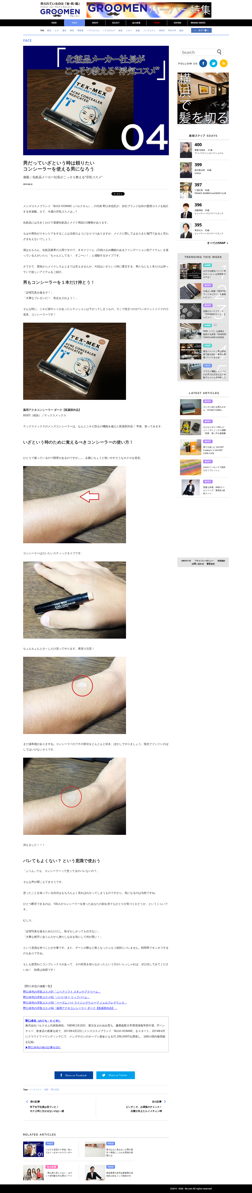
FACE (74, 22)
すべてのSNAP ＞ (218, 243)
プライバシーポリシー (204, 560)
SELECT (115, 22)
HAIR (54, 22)
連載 (46, 1089)
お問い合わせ (198, 563)
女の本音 (136, 22)
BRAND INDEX (198, 22)
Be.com (188, 1188)
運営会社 (211, 563)
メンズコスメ (35, 1089)
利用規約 (221, 560)
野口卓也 (55, 1089)
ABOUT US (186, 560)
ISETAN (177, 22)
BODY (95, 22)
